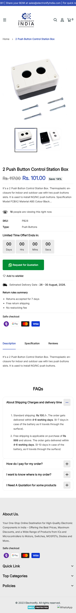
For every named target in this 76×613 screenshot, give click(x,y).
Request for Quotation (25, 264)
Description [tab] (9, 343)
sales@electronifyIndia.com (44, 2)
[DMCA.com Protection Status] (38, 607)
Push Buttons (29, 226)
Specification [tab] (32, 343)
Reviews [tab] (53, 343)
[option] (38, 89)
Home (6, 38)
